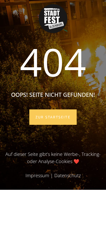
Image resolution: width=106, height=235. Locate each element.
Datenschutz (67, 175)
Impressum (37, 175)
